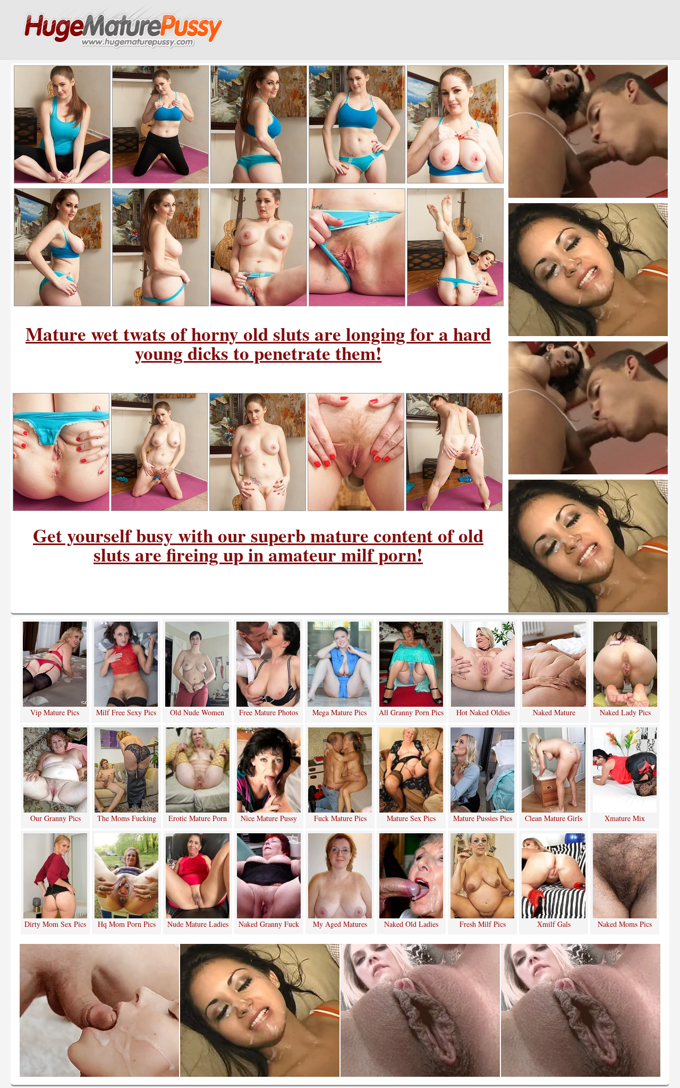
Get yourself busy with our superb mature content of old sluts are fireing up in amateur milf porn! (258, 545)
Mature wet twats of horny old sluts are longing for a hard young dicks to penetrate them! (258, 343)
